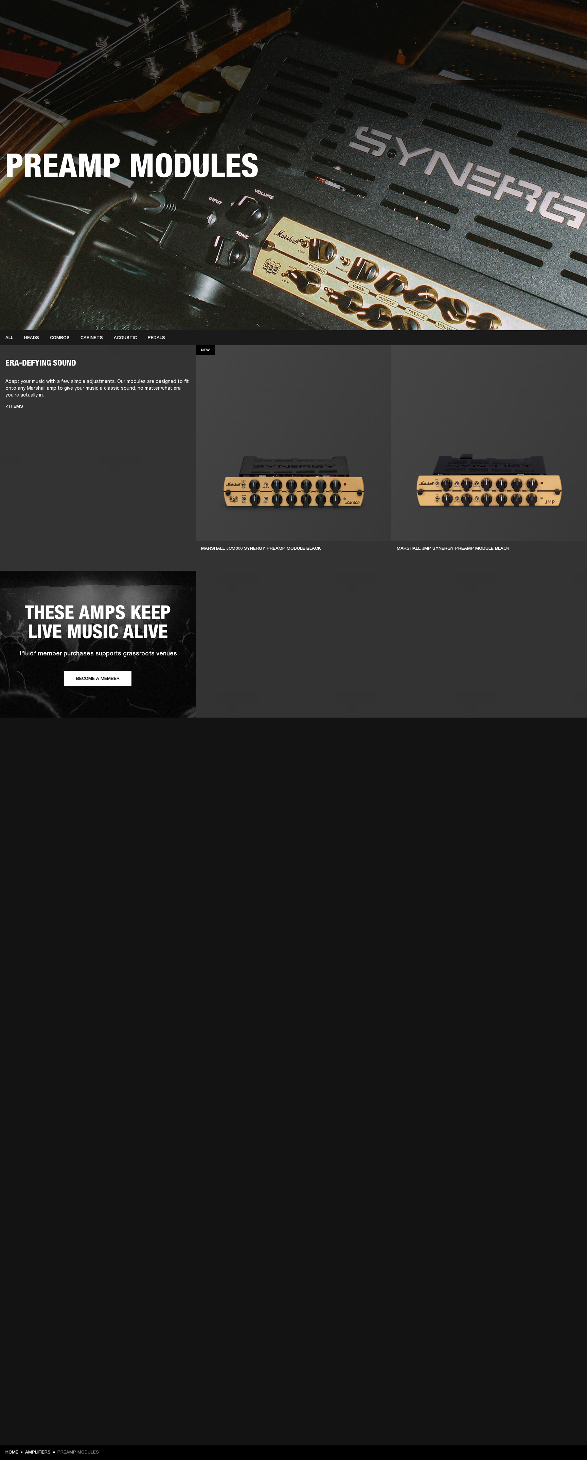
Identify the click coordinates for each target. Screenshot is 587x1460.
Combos (60, 337)
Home (11, 1452)
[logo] (27, 27)
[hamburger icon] (569, 31)
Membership (513, 14)
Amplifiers (38, 1452)
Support (518, 31)
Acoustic (125, 337)
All (9, 337)
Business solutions (475, 14)
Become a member (98, 678)
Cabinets (92, 337)
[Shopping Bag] (558, 31)
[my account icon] (547, 31)
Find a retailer (546, 14)
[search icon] (537, 31)
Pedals (156, 337)
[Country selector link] (569, 14)
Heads (31, 337)
